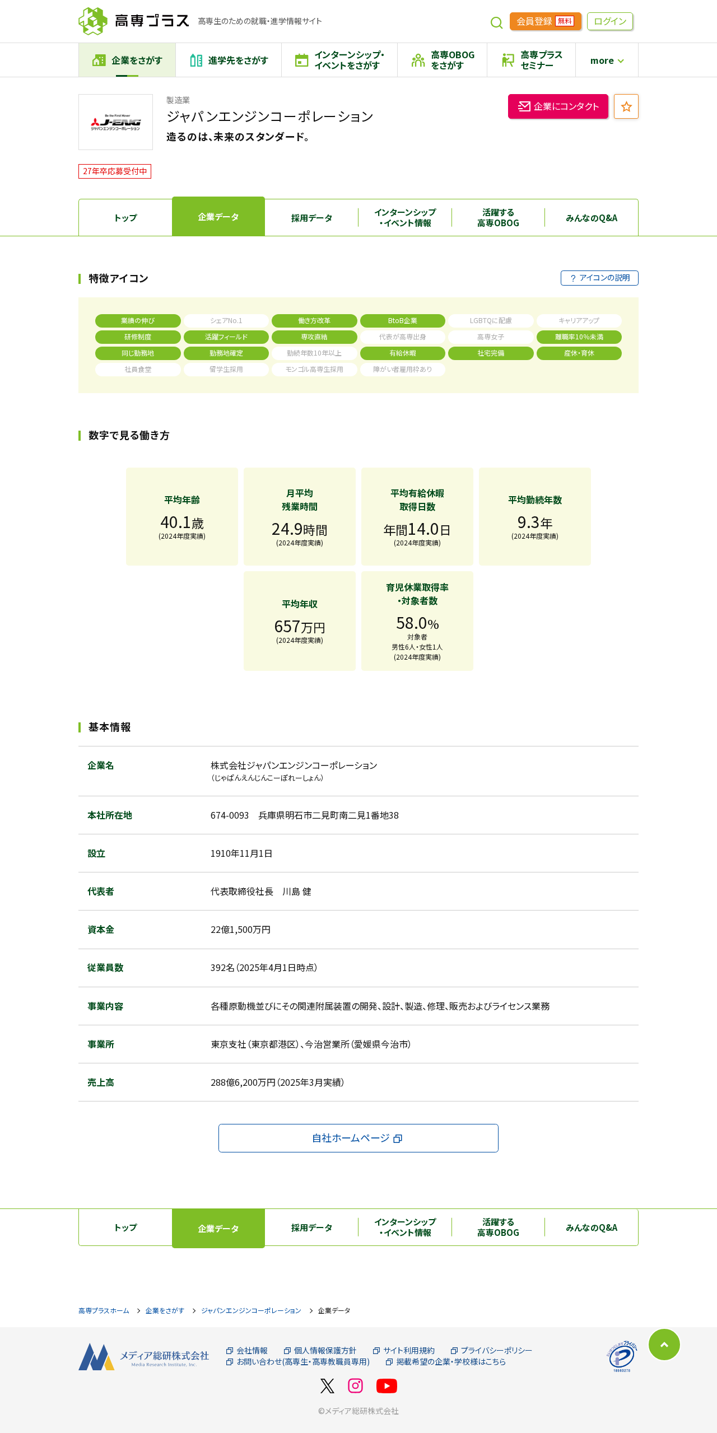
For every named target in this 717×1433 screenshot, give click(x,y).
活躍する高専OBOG (498, 217)
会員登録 (543, 20)
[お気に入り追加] (626, 106)
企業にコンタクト (566, 106)
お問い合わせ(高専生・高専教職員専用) (303, 1361)
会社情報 (252, 1350)
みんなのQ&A (591, 217)
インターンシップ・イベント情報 (405, 217)
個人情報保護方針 (325, 1350)
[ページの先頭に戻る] (664, 1344)
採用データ (311, 217)
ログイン (610, 20)
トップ (125, 217)
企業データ (218, 216)
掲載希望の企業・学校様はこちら (451, 1361)
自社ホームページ (350, 1137)
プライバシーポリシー (497, 1350)
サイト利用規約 (409, 1350)
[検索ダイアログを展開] (497, 21)
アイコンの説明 (605, 277)
